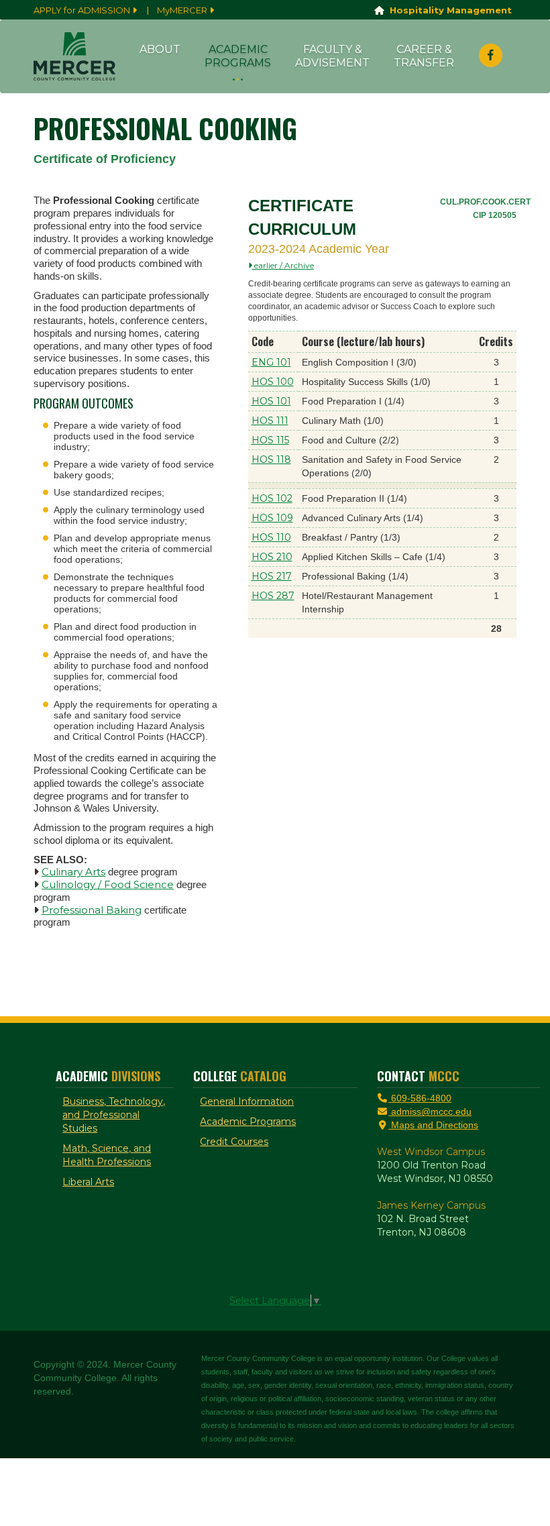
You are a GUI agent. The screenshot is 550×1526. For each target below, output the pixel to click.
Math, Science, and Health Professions (106, 1155)
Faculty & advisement (332, 56)
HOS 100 (273, 382)
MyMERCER (183, 10)
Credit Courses (234, 1142)
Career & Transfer (424, 56)
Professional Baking (92, 910)
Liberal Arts (88, 1182)
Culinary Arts (73, 871)
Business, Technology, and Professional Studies (113, 1114)
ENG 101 (271, 362)
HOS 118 (271, 459)
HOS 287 (273, 596)
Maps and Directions (433, 1125)
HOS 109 (272, 518)
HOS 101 (271, 401)
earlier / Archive (283, 265)
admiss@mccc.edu (430, 1111)
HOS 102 (272, 498)
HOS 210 (272, 557)
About (160, 49)
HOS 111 (270, 421)
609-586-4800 (419, 1098)
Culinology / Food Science (108, 884)
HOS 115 (270, 440)
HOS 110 (271, 537)
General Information (247, 1101)
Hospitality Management (448, 10)
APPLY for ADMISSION (83, 10)
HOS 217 (272, 576)
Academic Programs (238, 56)
